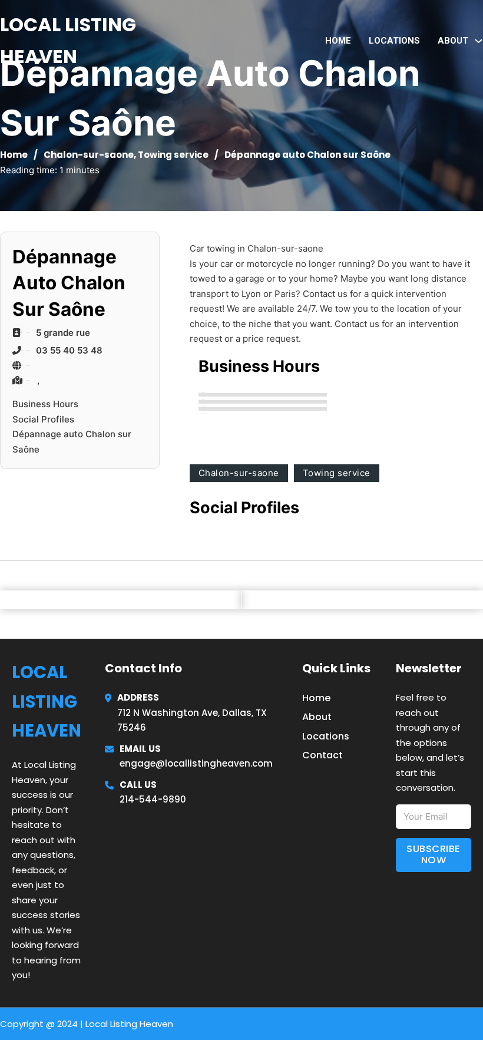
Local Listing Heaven (68, 40)
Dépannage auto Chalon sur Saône (71, 441)
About (317, 717)
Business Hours (45, 404)
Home (338, 40)
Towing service (173, 154)
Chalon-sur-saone (89, 154)
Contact (322, 755)
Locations (394, 40)
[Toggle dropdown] (478, 41)
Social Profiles (43, 419)
